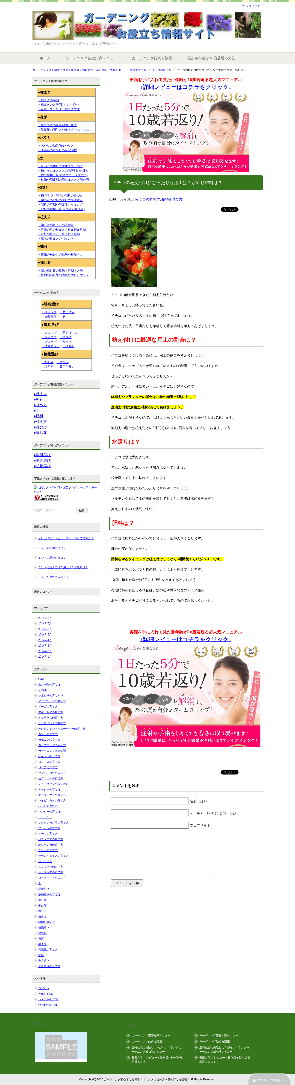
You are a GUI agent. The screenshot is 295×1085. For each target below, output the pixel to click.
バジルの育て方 (48, 806)
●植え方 (40, 422)
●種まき (40, 394)
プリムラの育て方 (49, 828)
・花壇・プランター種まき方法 (59, 109)
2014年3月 (45, 645)
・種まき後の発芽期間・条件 (57, 125)
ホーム (45, 58)
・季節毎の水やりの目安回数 (57, 150)
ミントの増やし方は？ (52, 557)
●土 (37, 410)
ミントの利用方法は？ (52, 548)
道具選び (43, 960)
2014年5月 (45, 634)
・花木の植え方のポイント (56, 238)
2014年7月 (45, 623)
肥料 (41, 955)
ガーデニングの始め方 (52, 745)
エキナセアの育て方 (50, 712)
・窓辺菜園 (66, 312)
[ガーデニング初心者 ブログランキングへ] (46, 498)
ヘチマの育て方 (48, 833)
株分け (42, 911)
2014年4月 (45, 640)
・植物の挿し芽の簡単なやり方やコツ (63, 275)
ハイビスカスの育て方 (52, 800)
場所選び (43, 889)
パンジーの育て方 (49, 811)
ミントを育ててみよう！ (53, 577)
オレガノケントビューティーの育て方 (61, 728)
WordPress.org (47, 1005)
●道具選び (42, 460)
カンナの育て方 (48, 734)
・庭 (62, 316)
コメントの (48, 999)
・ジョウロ (48, 337)
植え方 (42, 916)
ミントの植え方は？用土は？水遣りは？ (63, 567)
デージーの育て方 (49, 789)
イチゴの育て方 (148, 199)
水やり (42, 933)
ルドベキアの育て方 (50, 872)
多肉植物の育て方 (49, 894)
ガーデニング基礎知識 (52, 750)
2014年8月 (45, 618)
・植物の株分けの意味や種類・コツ (62, 254)
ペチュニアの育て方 (50, 839)
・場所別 (47, 366)
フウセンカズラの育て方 (53, 822)
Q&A (41, 679)
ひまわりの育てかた (50, 695)
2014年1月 (45, 656)
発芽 (41, 938)
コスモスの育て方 (49, 761)
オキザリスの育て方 (50, 717)
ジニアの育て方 (48, 767)
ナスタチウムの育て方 (52, 795)
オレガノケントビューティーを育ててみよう (66, 538)
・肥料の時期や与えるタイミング (60, 204)
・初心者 (47, 362)
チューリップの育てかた (53, 784)
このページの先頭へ (269, 1080)
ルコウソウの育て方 (50, 866)
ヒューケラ (45, 817)
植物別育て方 (172, 199)
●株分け (40, 427)
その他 (42, 690)
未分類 (42, 905)
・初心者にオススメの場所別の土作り (63, 170)
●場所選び (42, 455)
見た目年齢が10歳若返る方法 (211, 58)
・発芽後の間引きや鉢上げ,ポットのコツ (65, 129)
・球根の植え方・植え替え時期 (59, 234)
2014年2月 (45, 651)
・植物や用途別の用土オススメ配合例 (63, 179)
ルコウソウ (45, 861)
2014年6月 (45, 629)
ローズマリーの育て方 (52, 877)
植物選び (43, 927)
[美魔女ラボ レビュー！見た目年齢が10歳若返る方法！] (186, 131)
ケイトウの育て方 (49, 756)
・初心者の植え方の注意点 (56, 225)
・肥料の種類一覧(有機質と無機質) (61, 209)
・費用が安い (65, 366)
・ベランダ (48, 312)
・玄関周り (48, 316)
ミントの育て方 (48, 850)
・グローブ (48, 341)
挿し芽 (42, 900)
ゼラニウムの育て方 (50, 778)
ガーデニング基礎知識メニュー (91, 58)
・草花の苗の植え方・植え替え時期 (62, 229)
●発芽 (38, 399)
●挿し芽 (40, 433)
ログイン (43, 988)
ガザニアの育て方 (49, 739)
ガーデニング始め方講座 (152, 58)
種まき (42, 944)
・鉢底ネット (50, 346)
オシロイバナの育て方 (52, 723)
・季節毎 (62, 362)
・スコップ (48, 332)
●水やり (40, 405)
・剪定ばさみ (68, 332)
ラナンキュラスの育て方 (53, 855)
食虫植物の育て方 (49, 966)
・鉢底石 (68, 346)
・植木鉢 (65, 337)
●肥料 (38, 416)
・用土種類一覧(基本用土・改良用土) (63, 175)
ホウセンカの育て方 (50, 844)
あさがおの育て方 (49, 684)
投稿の (45, 993)
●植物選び (42, 466)
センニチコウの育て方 (52, 773)
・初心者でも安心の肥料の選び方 (60, 195)
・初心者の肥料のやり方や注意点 (60, 200)
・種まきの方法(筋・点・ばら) (58, 104)
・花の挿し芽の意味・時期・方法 (60, 270)
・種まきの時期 (48, 100)
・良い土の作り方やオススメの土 (60, 166)
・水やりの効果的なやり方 (56, 145)
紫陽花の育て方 (48, 949)
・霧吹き (65, 341)
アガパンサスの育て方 (52, 701)
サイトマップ (254, 5)
